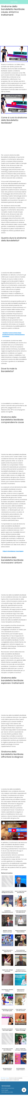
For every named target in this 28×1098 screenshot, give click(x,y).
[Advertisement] (14, 31)
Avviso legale (4, 1090)
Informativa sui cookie (7, 1092)
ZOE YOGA (14, 2)
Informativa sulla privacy (7, 1088)
